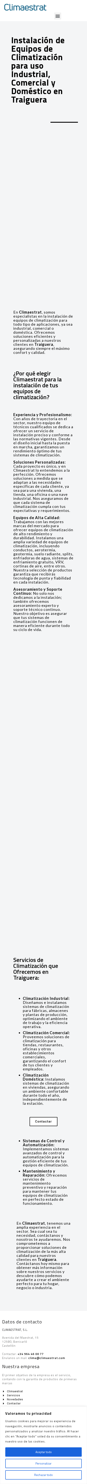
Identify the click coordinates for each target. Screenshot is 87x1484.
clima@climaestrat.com (46, 1358)
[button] (57, 16)
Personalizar (43, 1463)
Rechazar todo (43, 1475)
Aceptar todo (43, 1452)
